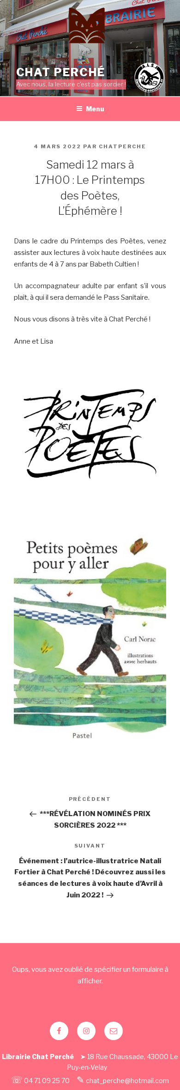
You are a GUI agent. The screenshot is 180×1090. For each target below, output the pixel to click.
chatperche (122, 146)
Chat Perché (60, 72)
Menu (95, 109)
